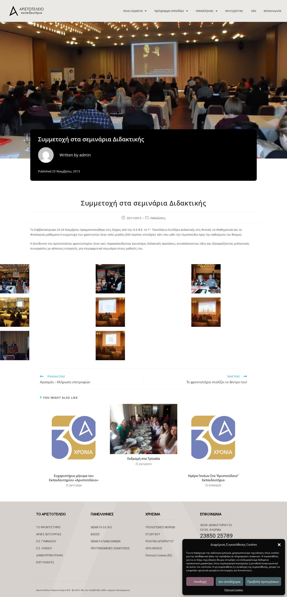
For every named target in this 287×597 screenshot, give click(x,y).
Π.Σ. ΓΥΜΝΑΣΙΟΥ (46, 541)
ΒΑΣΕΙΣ (95, 534)
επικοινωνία (272, 11)
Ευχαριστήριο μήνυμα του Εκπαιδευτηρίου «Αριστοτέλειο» (73, 478)
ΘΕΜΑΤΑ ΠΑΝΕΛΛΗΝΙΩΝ (105, 541)
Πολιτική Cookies (233, 590)
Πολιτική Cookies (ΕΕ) (158, 555)
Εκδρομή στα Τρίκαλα (143, 458)
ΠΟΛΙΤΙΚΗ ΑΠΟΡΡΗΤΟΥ (159, 541)
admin (85, 155)
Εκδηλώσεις (158, 218)
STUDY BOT (152, 534)
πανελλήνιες (205, 11)
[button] (279, 545)
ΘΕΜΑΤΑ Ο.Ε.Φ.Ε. (102, 527)
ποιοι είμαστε (133, 11)
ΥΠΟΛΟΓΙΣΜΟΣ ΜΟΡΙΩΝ (160, 527)
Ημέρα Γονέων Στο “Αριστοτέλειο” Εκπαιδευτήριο (213, 478)
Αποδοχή (200, 582)
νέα (253, 11)
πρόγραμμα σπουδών (169, 11)
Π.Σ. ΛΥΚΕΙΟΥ (44, 548)
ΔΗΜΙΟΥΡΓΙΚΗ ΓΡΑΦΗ (49, 555)
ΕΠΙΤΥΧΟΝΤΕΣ (45, 562)
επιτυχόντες (234, 11)
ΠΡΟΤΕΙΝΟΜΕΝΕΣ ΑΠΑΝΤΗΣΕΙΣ (110, 548)
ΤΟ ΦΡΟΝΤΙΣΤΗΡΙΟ (48, 527)
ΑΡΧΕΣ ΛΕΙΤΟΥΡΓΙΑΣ (48, 534)
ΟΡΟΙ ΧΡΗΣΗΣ (153, 548)
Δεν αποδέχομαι (230, 582)
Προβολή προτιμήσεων (263, 582)
